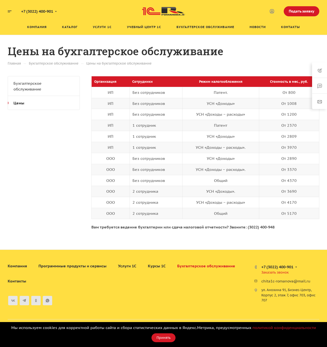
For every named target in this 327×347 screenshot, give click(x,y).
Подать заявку (301, 11)
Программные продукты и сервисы (72, 265)
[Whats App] (47, 300)
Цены (18, 103)
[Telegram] (24, 300)
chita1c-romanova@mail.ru (285, 281)
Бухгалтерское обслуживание (27, 86)
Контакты (17, 281)
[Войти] (272, 11)
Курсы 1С (157, 265)
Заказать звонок (275, 272)
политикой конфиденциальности (284, 327)
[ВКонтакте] (13, 300)
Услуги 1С (127, 265)
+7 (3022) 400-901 (37, 11)
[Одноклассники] (36, 300)
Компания (17, 265)
